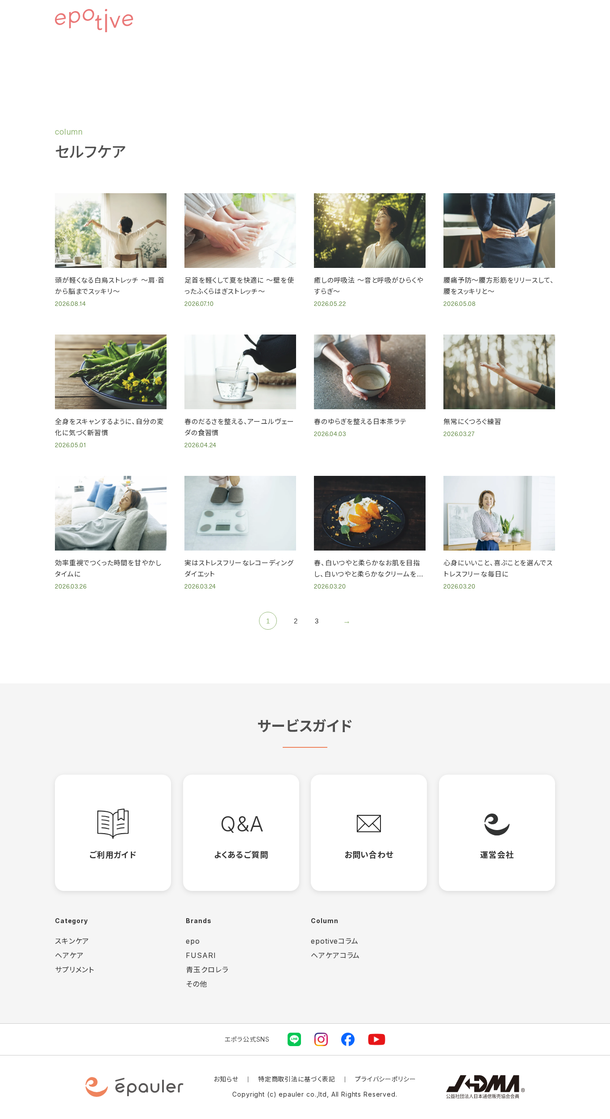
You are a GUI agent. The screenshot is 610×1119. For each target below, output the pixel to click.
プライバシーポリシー (385, 1079)
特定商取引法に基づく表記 (296, 1079)
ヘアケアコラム (335, 955)
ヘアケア (69, 955)
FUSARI (201, 955)
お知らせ (225, 1079)
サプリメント (74, 969)
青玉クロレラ (207, 969)
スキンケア (72, 941)
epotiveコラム (335, 941)
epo (193, 941)
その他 (196, 984)
